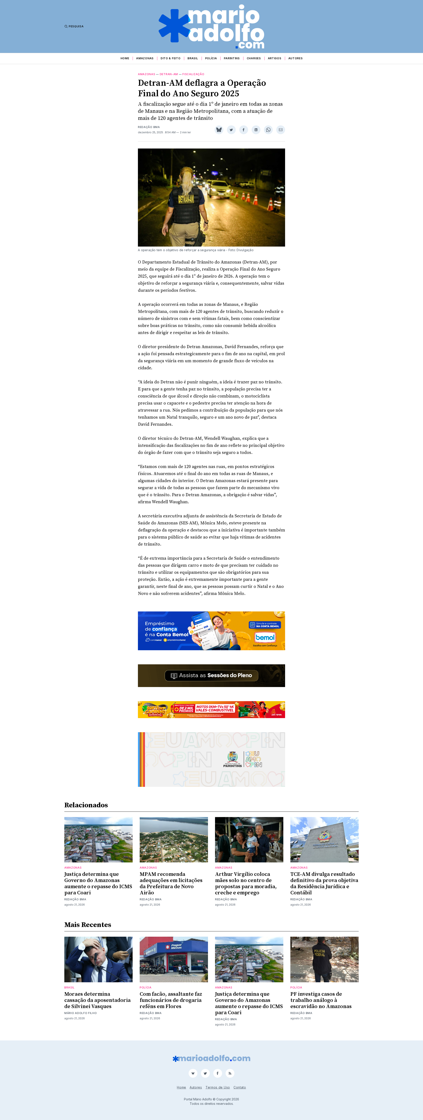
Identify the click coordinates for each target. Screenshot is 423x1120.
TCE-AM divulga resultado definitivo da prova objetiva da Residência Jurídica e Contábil (324, 883)
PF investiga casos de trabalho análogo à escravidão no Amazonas (321, 1000)
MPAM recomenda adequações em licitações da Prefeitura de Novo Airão (171, 883)
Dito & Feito (170, 58)
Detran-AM (169, 74)
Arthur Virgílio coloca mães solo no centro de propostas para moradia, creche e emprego (246, 883)
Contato (240, 1087)
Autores (295, 58)
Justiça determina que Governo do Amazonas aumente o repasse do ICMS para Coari (98, 883)
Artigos (274, 58)
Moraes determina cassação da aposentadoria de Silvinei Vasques (97, 1000)
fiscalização (193, 74)
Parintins (231, 58)
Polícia (211, 58)
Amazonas (145, 58)
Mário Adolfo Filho (80, 1013)
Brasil (192, 58)
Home (125, 58)
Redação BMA (149, 127)
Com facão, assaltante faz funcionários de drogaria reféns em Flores (171, 1000)
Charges (254, 58)
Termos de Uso (218, 1087)
